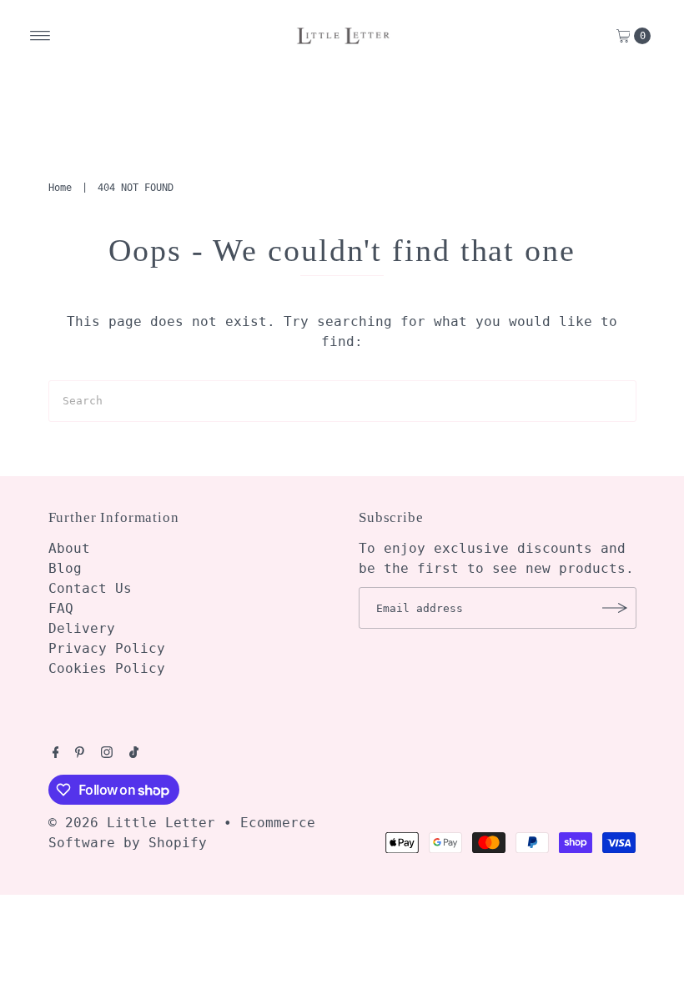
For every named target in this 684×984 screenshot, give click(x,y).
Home (60, 187)
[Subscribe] (615, 608)
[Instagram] (107, 753)
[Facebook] (56, 753)
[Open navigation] (40, 36)
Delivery (81, 628)
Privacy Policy (106, 648)
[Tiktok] (133, 753)
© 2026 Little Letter (131, 823)
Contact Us (90, 588)
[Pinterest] (79, 753)
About (69, 548)
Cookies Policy (106, 668)
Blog (65, 568)
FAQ (60, 608)
